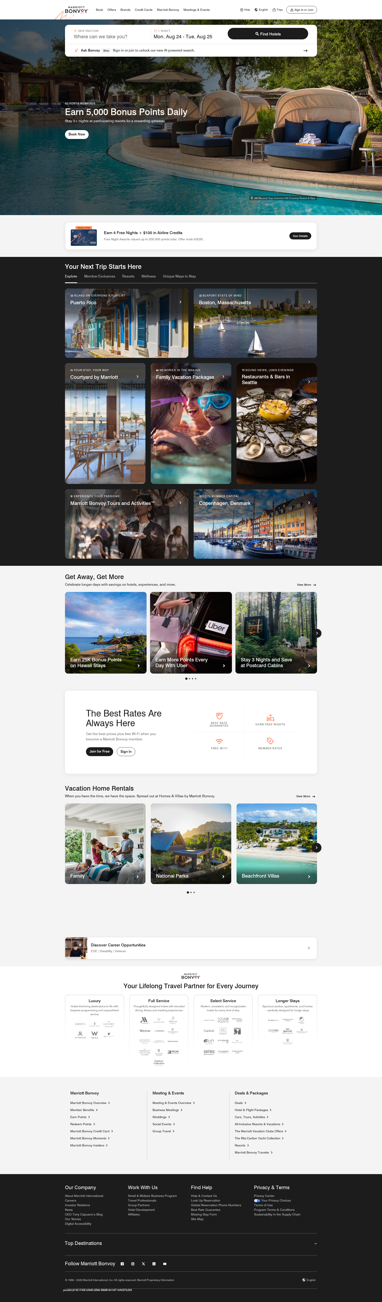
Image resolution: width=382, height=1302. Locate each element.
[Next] (317, 633)
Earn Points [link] (78, 1117)
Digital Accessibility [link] (78, 1223)
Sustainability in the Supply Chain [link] (277, 1214)
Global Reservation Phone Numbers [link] (216, 1205)
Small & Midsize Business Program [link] (152, 1196)
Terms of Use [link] (263, 1205)
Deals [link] (239, 1103)
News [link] (69, 1209)
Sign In (126, 751)
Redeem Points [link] (81, 1124)
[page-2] (191, 892)
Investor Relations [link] (77, 1205)
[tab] (71, 278)
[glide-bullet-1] (189, 678)
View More (304, 584)
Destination (88, 31)
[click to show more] (316, 848)
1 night (164, 31)
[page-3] (194, 892)
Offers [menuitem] (111, 10)
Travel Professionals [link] (142, 1200)
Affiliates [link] (134, 1214)
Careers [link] (70, 1200)
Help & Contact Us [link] (204, 1196)
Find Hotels (270, 34)
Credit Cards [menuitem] (144, 10)
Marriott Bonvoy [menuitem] (168, 10)
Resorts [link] (240, 1145)
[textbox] (111, 36)
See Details (300, 236)
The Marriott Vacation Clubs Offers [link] (259, 1131)
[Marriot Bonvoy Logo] (191, 976)
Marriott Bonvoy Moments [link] (88, 1138)
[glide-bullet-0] (186, 678)
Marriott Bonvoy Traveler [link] (252, 1152)
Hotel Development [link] (141, 1209)
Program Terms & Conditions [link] (274, 1209)
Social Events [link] (162, 1124)
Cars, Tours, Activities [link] (250, 1117)
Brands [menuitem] (125, 10)
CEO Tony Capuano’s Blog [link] (84, 1214)
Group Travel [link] (162, 1131)
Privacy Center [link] (264, 1196)
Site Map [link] (197, 1219)
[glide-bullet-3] (195, 678)
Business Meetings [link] (166, 1110)
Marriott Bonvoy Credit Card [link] (89, 1131)
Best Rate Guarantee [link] (205, 1209)
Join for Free (100, 751)
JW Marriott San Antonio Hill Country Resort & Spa (284, 198)
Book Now (77, 134)
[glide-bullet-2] (192, 678)
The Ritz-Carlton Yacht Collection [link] (257, 1138)
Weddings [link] (159, 1117)
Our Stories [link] (73, 1219)
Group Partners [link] (139, 1205)
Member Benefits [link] (82, 1110)
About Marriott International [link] (84, 1196)
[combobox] (111, 34)
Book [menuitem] (99, 10)
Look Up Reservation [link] (205, 1200)
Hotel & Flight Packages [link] (251, 1110)
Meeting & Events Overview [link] (172, 1103)
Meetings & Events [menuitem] (196, 10)
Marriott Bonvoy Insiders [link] (87, 1145)
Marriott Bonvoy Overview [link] (88, 1103)
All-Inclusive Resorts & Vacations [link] (257, 1124)
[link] (244, 9)
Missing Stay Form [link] (204, 1214)
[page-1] (188, 892)
